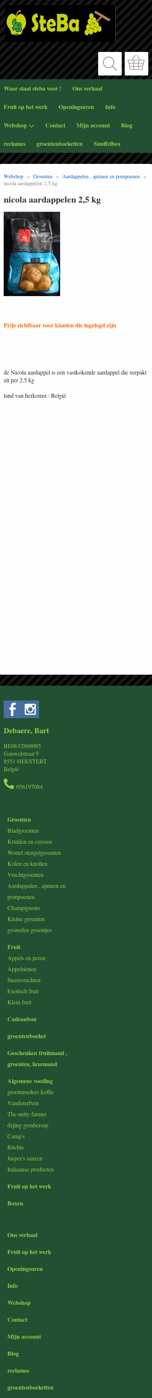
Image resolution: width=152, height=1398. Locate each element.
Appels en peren (26, 958)
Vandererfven (23, 1103)
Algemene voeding (30, 1080)
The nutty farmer (26, 1114)
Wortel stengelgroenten (34, 852)
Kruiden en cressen (29, 841)
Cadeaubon (22, 1019)
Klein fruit (19, 1002)
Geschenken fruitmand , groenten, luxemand (37, 1058)
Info (110, 106)
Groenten (42, 176)
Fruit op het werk (26, 106)
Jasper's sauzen (24, 1158)
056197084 (29, 786)
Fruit (13, 946)
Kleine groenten (26, 919)
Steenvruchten (24, 980)
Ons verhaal (87, 88)
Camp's (16, 1136)
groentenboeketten (60, 143)
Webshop (15, 125)
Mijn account (93, 125)
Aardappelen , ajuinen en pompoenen (101, 176)
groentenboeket (26, 1036)
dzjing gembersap (27, 1125)
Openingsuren (76, 106)
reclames (14, 143)
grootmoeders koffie (30, 1092)
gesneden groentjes (29, 930)
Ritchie (15, 1147)
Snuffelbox (107, 143)
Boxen (15, 1203)
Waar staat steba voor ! (32, 88)
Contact (55, 125)
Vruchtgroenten (25, 874)
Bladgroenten (23, 830)
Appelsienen (22, 969)
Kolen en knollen (27, 863)
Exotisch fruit (22, 991)
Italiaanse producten (30, 1169)
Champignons (23, 907)
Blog (126, 125)
